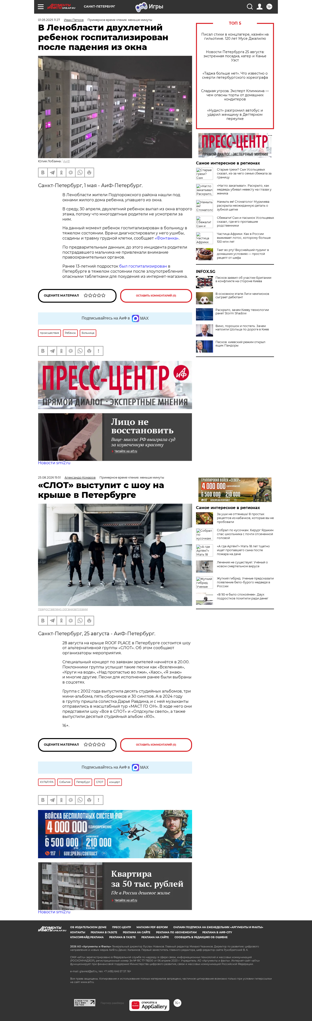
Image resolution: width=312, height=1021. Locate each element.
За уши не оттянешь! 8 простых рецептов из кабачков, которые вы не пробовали (245, 518)
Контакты (77, 932)
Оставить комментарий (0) (156, 295)
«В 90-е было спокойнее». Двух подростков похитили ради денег (242, 596)
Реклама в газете (104, 932)
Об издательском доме (88, 927)
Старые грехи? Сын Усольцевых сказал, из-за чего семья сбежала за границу (244, 173)
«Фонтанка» (167, 238)
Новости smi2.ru (54, 463)
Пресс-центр (121, 927)
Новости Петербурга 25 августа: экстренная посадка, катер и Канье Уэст (235, 56)
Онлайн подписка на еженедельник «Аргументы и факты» (218, 927)
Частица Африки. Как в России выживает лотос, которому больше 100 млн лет (244, 237)
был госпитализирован (143, 266)
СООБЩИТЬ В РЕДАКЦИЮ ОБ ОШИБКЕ (201, 937)
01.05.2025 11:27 (49, 20)
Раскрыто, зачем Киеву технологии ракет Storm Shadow (242, 311)
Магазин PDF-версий (152, 927)
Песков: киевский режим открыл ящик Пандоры (240, 343)
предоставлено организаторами (63, 609)
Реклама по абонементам (176, 932)
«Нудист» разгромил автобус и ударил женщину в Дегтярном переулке (235, 114)
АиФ (66, 161)
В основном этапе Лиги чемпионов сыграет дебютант (242, 295)
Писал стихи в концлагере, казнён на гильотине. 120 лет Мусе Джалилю (235, 36)
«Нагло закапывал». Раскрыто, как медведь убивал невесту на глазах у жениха (244, 189)
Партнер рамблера (112, 1003)
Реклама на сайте (136, 932)
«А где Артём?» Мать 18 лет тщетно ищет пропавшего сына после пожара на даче (243, 550)
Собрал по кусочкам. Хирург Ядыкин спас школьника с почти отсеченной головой (245, 534)
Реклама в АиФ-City (217, 932)
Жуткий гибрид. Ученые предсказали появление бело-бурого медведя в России (245, 582)
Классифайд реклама (87, 937)
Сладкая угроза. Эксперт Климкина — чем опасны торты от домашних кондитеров (235, 95)
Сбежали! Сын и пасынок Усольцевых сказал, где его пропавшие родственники (245, 221)
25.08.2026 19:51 (49, 477)
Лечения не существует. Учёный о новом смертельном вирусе (242, 564)
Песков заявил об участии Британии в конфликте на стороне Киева (243, 279)
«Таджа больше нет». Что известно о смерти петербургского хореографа (235, 75)
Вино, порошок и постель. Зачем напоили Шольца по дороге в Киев (242, 327)
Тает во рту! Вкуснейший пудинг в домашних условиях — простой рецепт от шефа (243, 254)
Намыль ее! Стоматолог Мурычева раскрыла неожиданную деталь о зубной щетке (243, 205)
